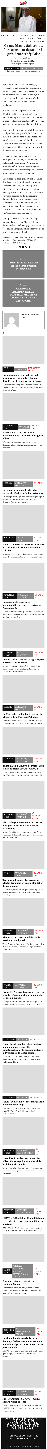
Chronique (21, 761)
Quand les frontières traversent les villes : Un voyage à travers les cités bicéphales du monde (22, 1161)
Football (19, 988)
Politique (37, 68)
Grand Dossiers (25, 1153)
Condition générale (18, 1439)
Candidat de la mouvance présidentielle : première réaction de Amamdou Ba (22, 605)
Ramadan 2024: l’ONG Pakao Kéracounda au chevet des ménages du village (23, 435)
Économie (18, 1271)
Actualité (26, 68)
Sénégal (23, 243)
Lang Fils (37, 1040)
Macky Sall (22, 240)
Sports (19, 1334)
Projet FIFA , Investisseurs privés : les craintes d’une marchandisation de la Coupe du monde (23, 995)
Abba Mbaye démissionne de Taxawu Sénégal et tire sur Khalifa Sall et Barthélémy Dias (23, 825)
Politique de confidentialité (23, 1436)
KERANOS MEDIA (32, 71)
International (24, 1213)
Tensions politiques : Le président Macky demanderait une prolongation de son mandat (23, 883)
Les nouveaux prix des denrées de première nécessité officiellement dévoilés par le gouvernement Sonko (22, 378)
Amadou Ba (24, 237)
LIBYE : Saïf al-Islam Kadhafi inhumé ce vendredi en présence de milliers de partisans (23, 1221)
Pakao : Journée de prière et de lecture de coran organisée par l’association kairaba (23, 547)
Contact (35, 1439)
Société (21, 540)
